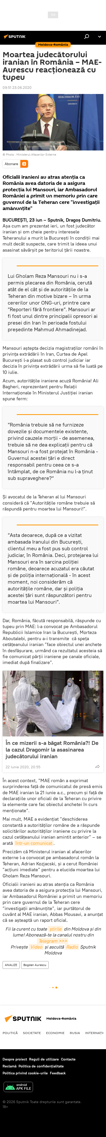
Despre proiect (15, 1059)
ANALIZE (11, 965)
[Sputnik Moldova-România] (15, 38)
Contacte (68, 1059)
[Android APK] (18, 1087)
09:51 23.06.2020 (17, 87)
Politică (10, 1032)
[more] (97, 766)
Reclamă (9, 1066)
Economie (55, 1032)
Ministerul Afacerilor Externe (36, 154)
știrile (55, 929)
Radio (72, 947)
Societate (32, 1032)
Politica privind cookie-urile (25, 1073)
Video (36, 947)
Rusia (75, 1032)
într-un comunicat (33, 843)
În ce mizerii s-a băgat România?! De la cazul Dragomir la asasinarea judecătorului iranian (52, 750)
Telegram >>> (52, 941)
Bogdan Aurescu (34, 965)
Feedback (58, 1073)
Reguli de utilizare (44, 1059)
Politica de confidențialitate (41, 1066)
